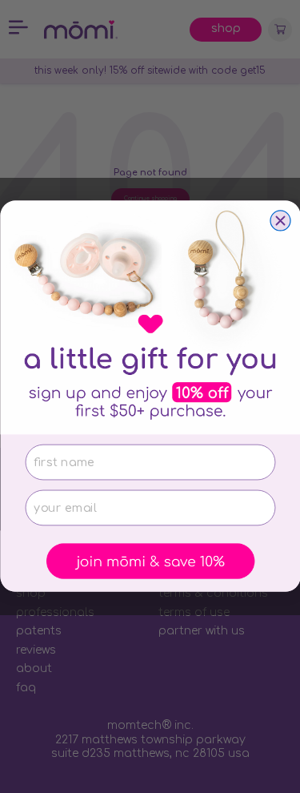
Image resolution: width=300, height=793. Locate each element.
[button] (150, 562)
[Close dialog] (280, 221)
